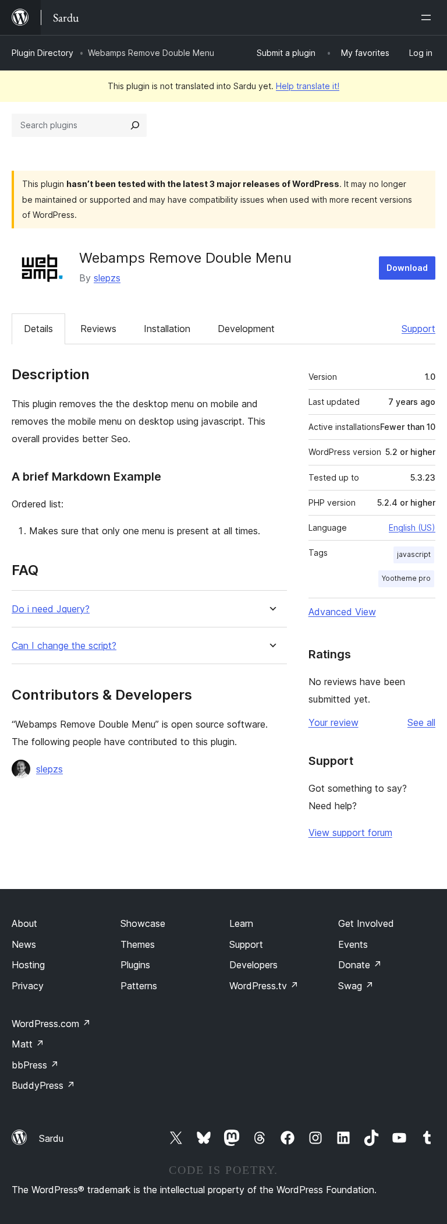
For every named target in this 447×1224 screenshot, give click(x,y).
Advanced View (342, 612)
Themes (137, 944)
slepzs (107, 278)
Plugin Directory (42, 53)
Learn (241, 923)
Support (418, 328)
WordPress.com (51, 1023)
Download (407, 268)
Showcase (142, 923)
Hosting (28, 965)
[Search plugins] (135, 125)
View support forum (350, 832)
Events (353, 944)
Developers (253, 965)
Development (246, 328)
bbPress (35, 1065)
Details (38, 328)
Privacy (28, 986)
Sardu (51, 1138)
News (24, 944)
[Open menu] (428, 17)
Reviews (98, 328)
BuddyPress (43, 1085)
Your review (333, 722)
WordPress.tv (264, 986)
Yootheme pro (406, 578)
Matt (28, 1044)
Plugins (135, 965)
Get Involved (366, 923)
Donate (360, 965)
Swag (356, 986)
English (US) (412, 527)
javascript (414, 554)
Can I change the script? (64, 645)
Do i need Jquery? (51, 609)
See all (421, 722)
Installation (167, 328)
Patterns (138, 986)
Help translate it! (307, 86)
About (24, 923)
